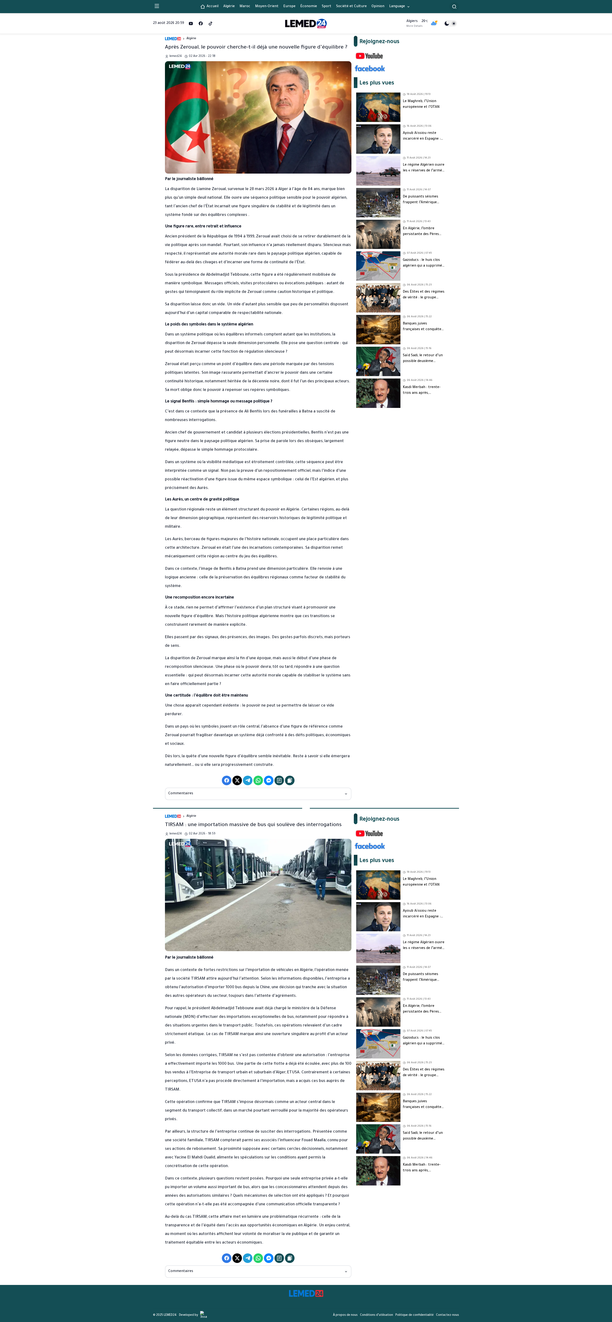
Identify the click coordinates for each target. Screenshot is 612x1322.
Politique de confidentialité (414, 1315)
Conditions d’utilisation (376, 1315)
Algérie (191, 38)
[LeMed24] (306, 23)
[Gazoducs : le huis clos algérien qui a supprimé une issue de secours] (400, 266)
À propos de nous (345, 1315)
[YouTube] (190, 23)
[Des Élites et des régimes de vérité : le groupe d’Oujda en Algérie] (400, 298)
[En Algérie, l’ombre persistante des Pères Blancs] (400, 234)
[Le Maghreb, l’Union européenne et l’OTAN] (400, 107)
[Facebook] (200, 23)
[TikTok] (210, 23)
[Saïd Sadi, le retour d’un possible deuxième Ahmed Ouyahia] (400, 361)
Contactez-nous (447, 1315)
